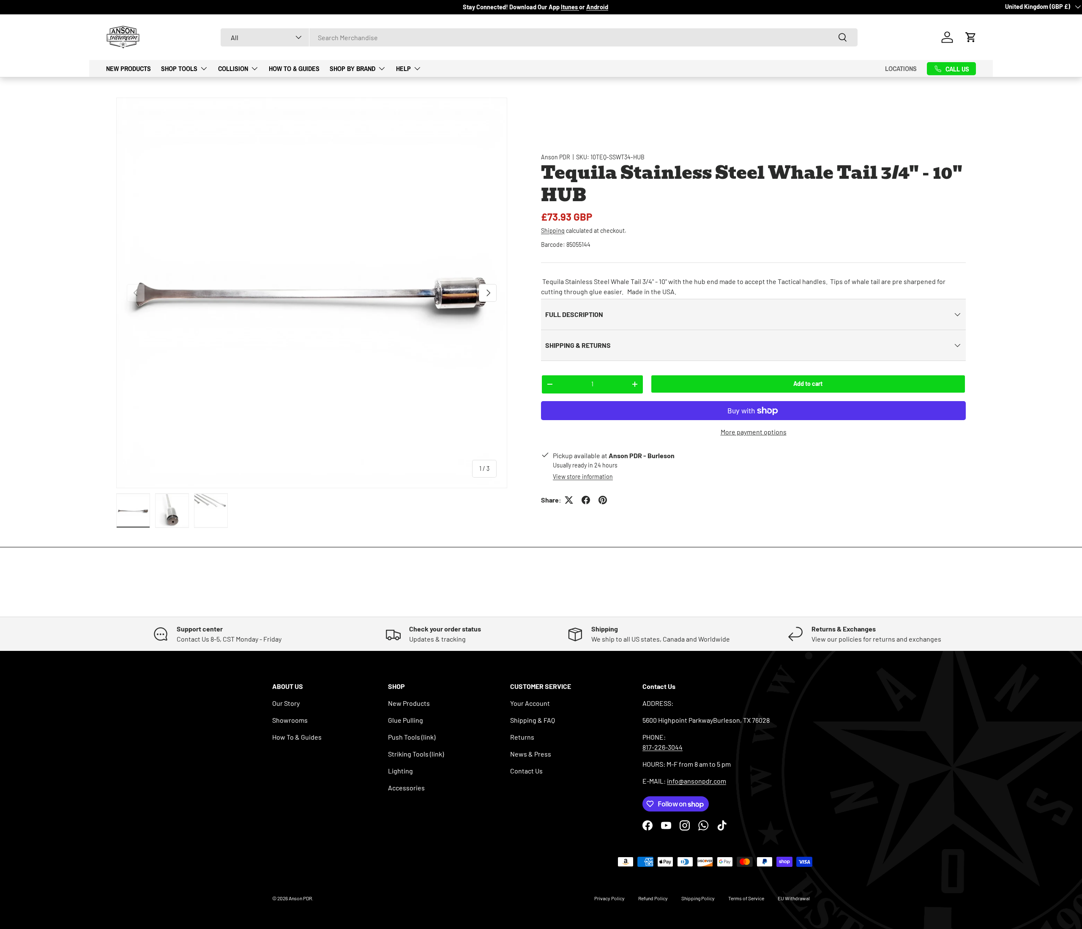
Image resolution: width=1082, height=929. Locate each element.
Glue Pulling (405, 720)
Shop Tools (179, 68)
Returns (522, 737)
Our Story (286, 703)
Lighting (400, 771)
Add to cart (807, 383)
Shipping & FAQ (532, 720)
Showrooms (290, 720)
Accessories (406, 788)
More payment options (754, 432)
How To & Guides (294, 68)
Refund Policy (653, 898)
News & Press (530, 754)
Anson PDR (555, 157)
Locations (901, 68)
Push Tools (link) (411, 737)
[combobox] (539, 37)
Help (403, 68)
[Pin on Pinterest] (602, 500)
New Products (128, 68)
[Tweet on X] (568, 500)
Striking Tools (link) (416, 754)
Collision (233, 68)
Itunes (570, 7)
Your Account (530, 703)
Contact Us (526, 771)
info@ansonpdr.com (696, 781)
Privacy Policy (609, 898)
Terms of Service (746, 898)
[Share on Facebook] (585, 500)
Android (597, 7)
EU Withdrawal (794, 898)
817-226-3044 (662, 747)
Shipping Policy (698, 898)
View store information (583, 476)
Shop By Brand (352, 68)
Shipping (553, 230)
